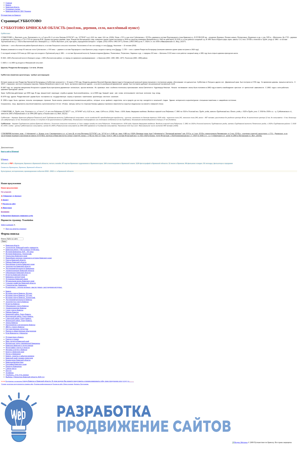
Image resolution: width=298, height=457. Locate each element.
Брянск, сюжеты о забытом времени (20, 356)
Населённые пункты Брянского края (20, 264)
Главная (9, 3)
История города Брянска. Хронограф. (20, 297)
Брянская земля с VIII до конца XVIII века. (22, 250)
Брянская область (12, 7)
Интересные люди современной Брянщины (23, 343)
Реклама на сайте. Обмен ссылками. (63, 384)
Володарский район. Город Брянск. (20, 316)
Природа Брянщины (14, 366)
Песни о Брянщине (13, 354)
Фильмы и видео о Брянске (16, 350)
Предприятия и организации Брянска (20, 325)
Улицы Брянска (12, 323)
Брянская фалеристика (14, 362)
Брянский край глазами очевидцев (19, 358)
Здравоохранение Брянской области (20, 271)
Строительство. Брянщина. (16, 285)
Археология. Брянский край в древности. (22, 247)
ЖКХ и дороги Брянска (15, 327)
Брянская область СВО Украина (18, 11)
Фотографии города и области (18, 348)
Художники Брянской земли (17, 279)
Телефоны (10, 373)
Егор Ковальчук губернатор (17, 333)
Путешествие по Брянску (11, 15)
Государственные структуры (17, 329)
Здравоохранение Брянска (16, 308)
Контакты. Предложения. (81, 384)
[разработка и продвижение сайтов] (116, 442)
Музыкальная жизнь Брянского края (20, 281)
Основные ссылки (13, 9)
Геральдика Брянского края (16, 256)
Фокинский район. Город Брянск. (19, 321)
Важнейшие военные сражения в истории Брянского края (29, 258)
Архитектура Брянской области (18, 266)
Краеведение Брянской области (18, 360)
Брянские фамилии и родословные (19, 345)
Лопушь (110, 45)
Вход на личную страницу (16, 229)
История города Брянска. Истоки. (19, 293)
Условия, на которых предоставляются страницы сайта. (17, 384)
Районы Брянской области (16, 262)
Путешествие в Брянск (15, 337)
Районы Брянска (12, 312)
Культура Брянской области (16, 275)
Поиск (4, 239)
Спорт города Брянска (14, 310)
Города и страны (12, 339)
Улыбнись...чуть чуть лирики (17, 375)
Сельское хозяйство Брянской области (21, 283)
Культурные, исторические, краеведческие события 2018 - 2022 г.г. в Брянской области (37, 171)
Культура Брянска (13, 304)
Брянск (8, 5)
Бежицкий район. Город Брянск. (18, 314)
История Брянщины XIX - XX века (20, 252)
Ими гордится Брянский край (17, 341)
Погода (8, 371)
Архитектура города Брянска (17, 302)
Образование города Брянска (17, 306)
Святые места (11, 368)
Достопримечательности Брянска (19, 300)
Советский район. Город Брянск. (19, 318)
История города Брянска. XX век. (19, 295)
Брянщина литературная (15, 277)
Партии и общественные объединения (21, 331)
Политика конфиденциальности (43, 384)
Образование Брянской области (18, 273)
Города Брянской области (16, 260)
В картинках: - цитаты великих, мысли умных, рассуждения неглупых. (34, 287)
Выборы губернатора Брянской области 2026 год (25, 377)
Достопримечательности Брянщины (20, 268)
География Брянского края (16, 364)
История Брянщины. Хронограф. (19, 254)
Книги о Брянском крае (15, 352)
